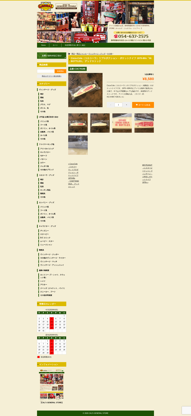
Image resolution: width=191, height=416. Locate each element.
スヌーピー (44, 234)
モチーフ (43, 156)
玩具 (42, 101)
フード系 (43, 125)
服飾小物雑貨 (44, 270)
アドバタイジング (47, 149)
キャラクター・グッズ (47, 226)
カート (55, 45)
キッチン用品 (45, 190)
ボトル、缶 (44, 108)
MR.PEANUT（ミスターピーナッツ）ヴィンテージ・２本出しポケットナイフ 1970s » (147, 173)
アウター (43, 285)
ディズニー (44, 231)
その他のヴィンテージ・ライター (53, 258)
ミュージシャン (46, 245)
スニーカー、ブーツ (47, 292)
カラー (42, 163)
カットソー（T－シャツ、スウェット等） (52, 276)
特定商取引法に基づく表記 (75, 45)
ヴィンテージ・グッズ (96, 54)
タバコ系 (43, 135)
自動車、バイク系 (47, 132)
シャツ (42, 281)
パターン (43, 159)
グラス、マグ (45, 104)
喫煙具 (42, 193)
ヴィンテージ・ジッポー (49, 254)
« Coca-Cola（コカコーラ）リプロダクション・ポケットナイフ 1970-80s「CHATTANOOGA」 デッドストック (73, 175)
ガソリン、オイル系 (47, 128)
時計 (42, 94)
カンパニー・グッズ (46, 202)
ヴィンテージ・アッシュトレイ (52, 265)
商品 (73, 54)
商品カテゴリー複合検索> (51, 76)
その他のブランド (47, 170)
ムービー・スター (47, 241)
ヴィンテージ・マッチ (48, 261)
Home (43, 45)
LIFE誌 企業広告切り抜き (48, 117)
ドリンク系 (44, 121)
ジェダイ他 (44, 166)
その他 (109, 54)
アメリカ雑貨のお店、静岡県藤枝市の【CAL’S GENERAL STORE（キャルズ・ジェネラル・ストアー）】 (129, 27)
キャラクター (45, 152)
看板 (42, 97)
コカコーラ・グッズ (46, 175)
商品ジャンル (82, 54)
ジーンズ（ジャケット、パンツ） (53, 288)
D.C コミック (45, 238)
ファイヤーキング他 (46, 144)
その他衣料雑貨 (46, 295)
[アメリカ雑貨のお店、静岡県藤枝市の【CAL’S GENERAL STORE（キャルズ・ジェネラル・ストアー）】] (46, 10)
